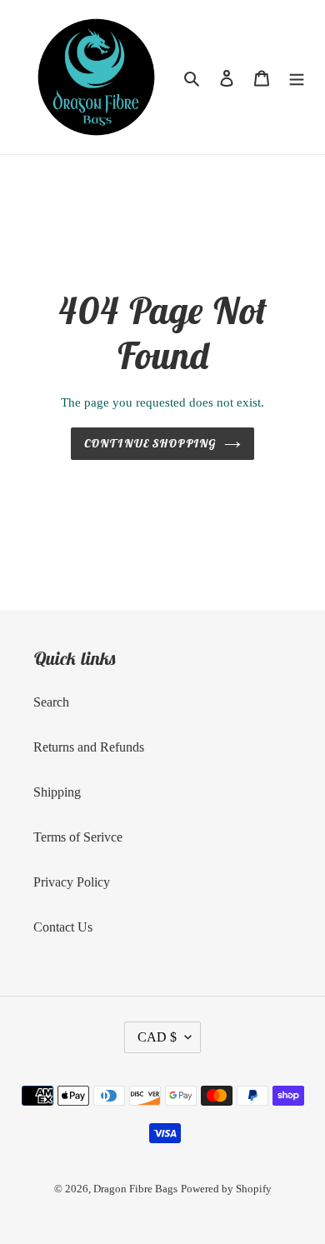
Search (51, 702)
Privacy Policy (71, 882)
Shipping (57, 792)
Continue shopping (150, 443)
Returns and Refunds (88, 747)
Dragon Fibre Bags (135, 1188)
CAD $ (157, 1037)
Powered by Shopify (226, 1188)
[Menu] (296, 77)
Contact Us (62, 927)
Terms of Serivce (77, 837)
